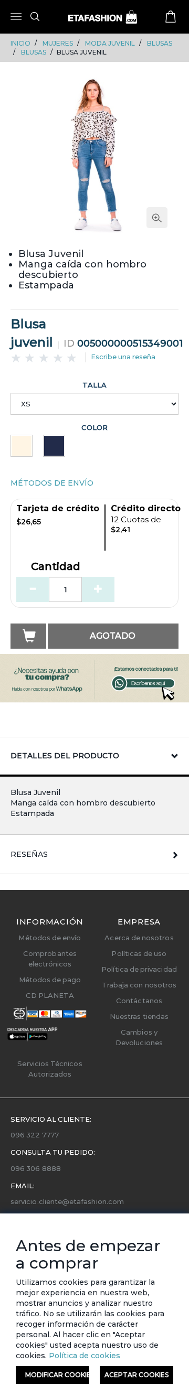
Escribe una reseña (123, 356)
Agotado (112, 636)
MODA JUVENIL (110, 43)
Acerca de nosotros (138, 937)
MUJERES (58, 43)
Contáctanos (139, 1000)
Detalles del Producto (64, 755)
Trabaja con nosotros (139, 985)
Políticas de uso (138, 953)
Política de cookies (83, 1355)
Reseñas (29, 854)
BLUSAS (159, 43)
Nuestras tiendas (139, 1016)
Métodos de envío (49, 937)
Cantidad (55, 567)
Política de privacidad (138, 969)
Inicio (20, 43)
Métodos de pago (50, 979)
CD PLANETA (50, 995)
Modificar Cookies (57, 1375)
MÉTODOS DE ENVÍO (51, 483)
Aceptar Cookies (136, 1375)
